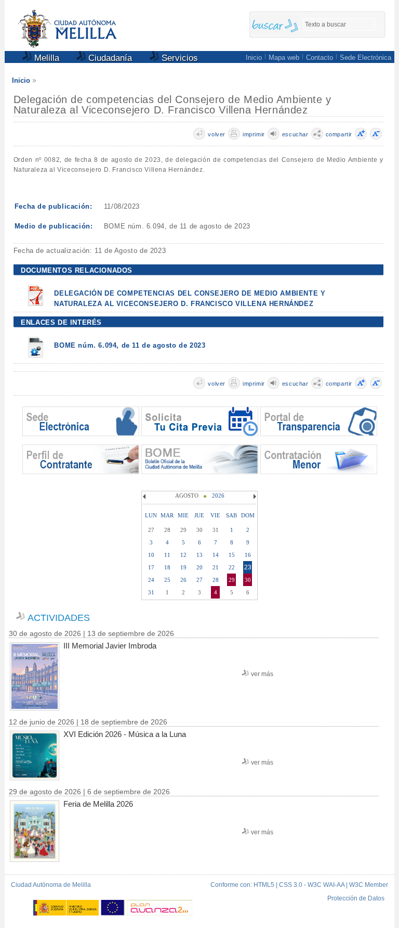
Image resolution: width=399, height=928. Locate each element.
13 (199, 555)
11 (167, 555)
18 (167, 567)
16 (248, 555)
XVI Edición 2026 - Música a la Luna (124, 734)
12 (183, 555)
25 (167, 580)
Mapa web (284, 57)
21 (215, 567)
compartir (339, 134)
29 (232, 580)
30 (248, 580)
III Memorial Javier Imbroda (109, 645)
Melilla (45, 58)
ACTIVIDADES (59, 618)
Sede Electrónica (365, 57)
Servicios (178, 58)
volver (216, 134)
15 (232, 555)
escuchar (295, 134)
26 (183, 580)
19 (183, 567)
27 (199, 580)
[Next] (253, 496)
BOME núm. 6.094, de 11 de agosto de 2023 (129, 345)
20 (199, 567)
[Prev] (145, 496)
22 (232, 567)
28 (215, 580)
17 (151, 567)
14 (215, 555)
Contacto (319, 57)
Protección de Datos (355, 898)
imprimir (254, 134)
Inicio (254, 57)
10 (151, 555)
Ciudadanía (109, 58)
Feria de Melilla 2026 (98, 803)
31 (151, 592)
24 (151, 580)
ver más (262, 674)
